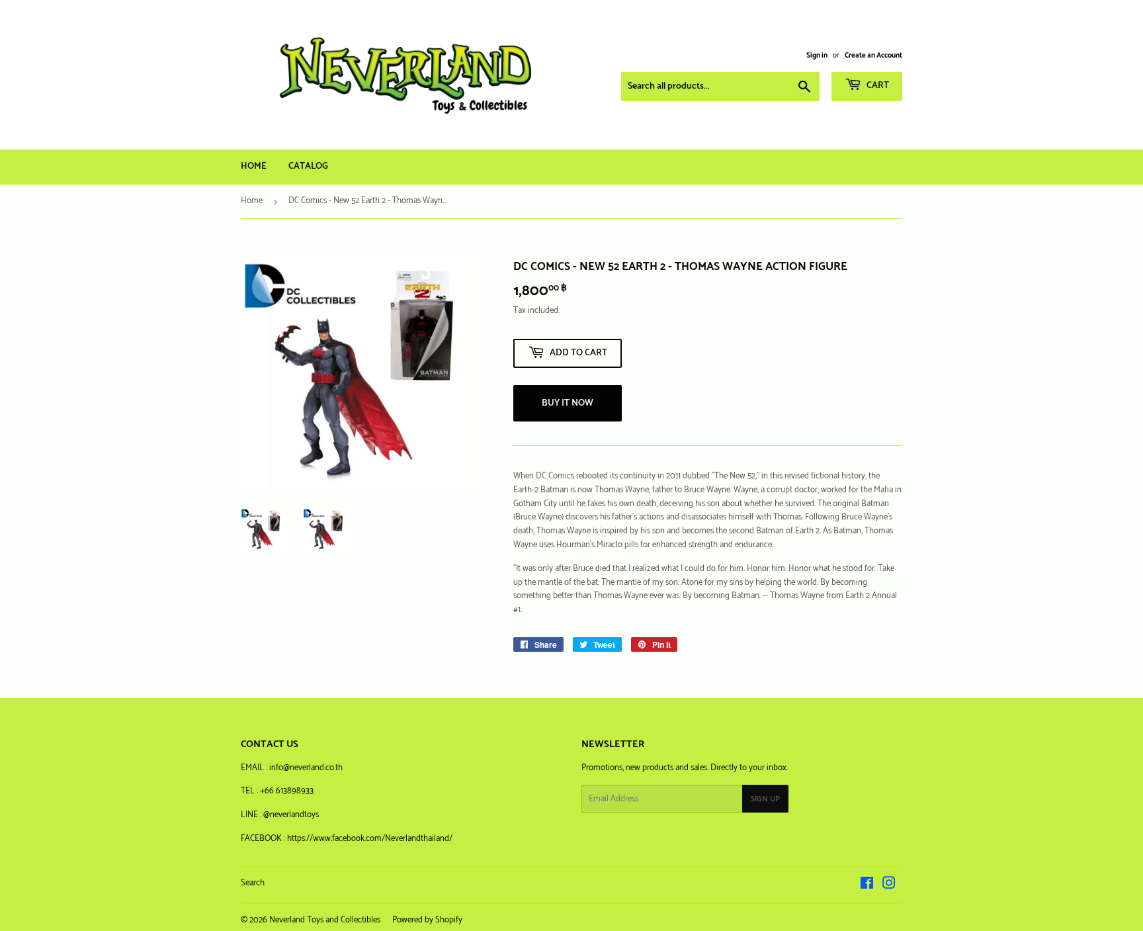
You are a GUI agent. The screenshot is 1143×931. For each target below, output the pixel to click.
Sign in (816, 56)
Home (254, 166)
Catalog (308, 166)
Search (253, 883)
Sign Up (765, 799)
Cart (877, 85)
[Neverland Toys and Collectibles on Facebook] (867, 886)
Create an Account (873, 56)
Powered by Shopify (427, 920)
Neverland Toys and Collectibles (324, 920)
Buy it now (567, 403)
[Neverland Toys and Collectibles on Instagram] (889, 886)
